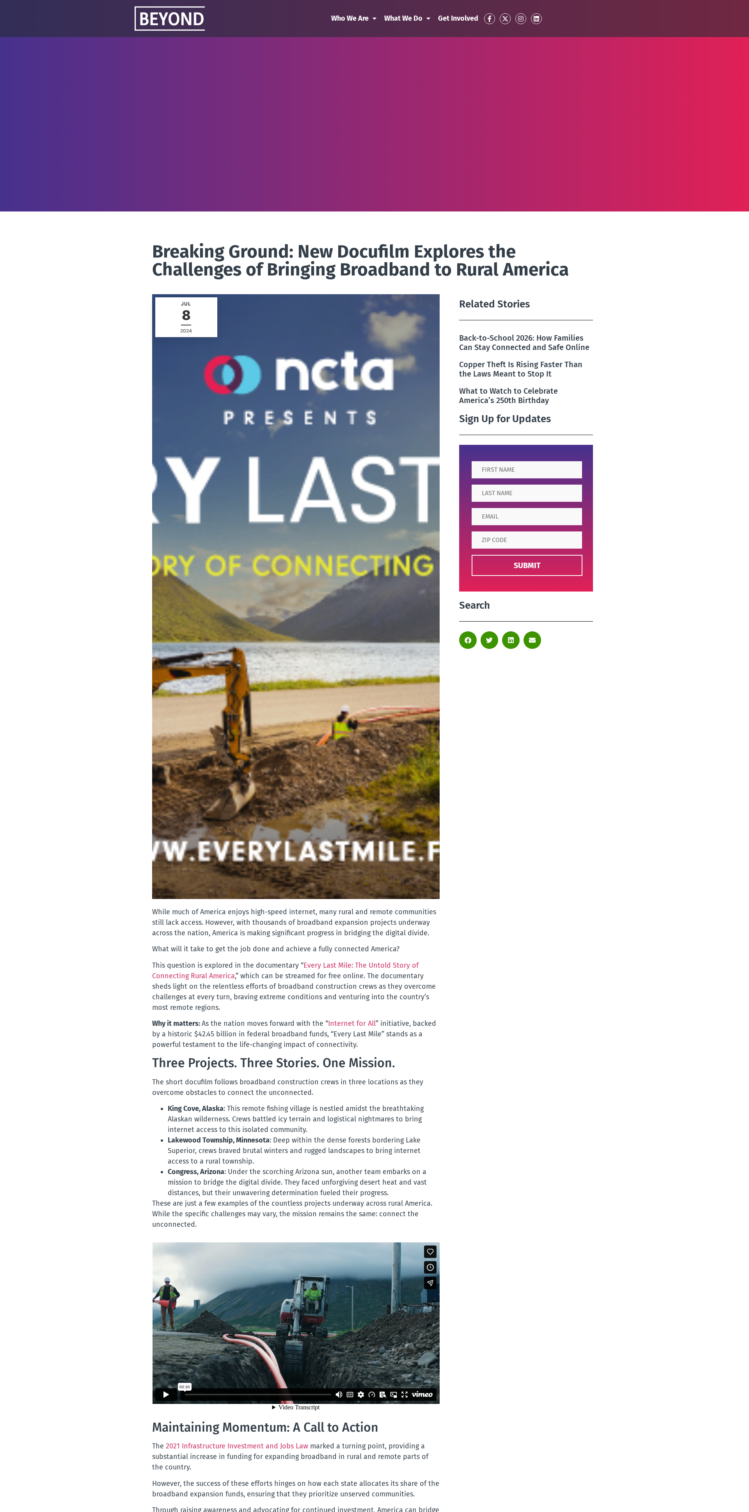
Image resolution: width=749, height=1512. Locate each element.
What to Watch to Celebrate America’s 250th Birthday (508, 395)
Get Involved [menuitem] (458, 18)
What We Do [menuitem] (403, 18)
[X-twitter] (505, 18)
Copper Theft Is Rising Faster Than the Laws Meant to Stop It (520, 369)
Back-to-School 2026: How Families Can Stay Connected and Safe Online (524, 342)
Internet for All (352, 1023)
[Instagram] (520, 18)
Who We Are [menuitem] (350, 18)
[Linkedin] (536, 18)
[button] (468, 640)
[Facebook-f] (489, 18)
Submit (527, 565)
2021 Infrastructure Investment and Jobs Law (237, 1446)
